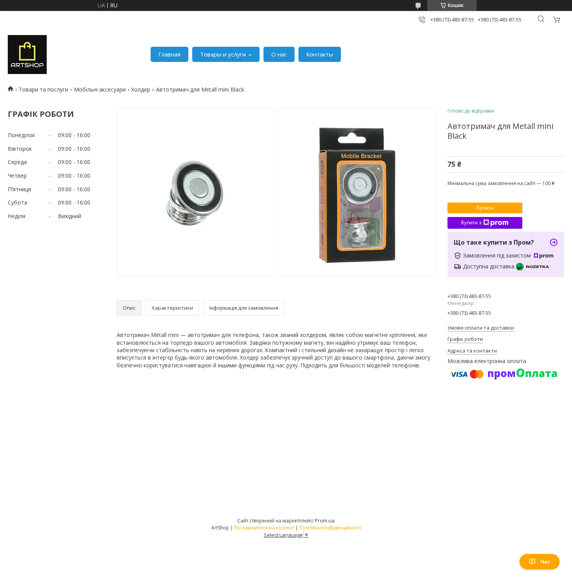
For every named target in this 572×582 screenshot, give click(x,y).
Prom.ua (325, 520)
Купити (485, 208)
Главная (169, 54)
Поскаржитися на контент (264, 527)
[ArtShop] (27, 54)
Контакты (319, 54)
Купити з (471, 223)
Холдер (140, 89)
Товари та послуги (43, 89)
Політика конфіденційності (330, 527)
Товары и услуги (223, 54)
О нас (279, 54)
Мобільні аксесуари (100, 89)
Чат (545, 562)
